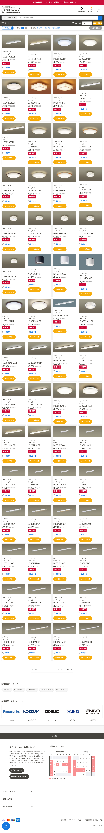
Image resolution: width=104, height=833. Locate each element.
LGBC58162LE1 (60, 233)
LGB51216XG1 (59, 484)
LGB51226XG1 (8, 563)
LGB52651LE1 (85, 59)
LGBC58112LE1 (85, 190)
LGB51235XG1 (34, 602)
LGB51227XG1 (34, 563)
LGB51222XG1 (59, 524)
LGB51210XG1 (59, 445)
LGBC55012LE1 (86, 321)
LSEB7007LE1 (85, 98)
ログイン (87, 23)
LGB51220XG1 (8, 524)
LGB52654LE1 (59, 406)
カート (99, 9)
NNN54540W (85, 278)
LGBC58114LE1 (34, 233)
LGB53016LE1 (34, 103)
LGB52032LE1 (85, 360)
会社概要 (63, 820)
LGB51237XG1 (85, 602)
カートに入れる (9, 72)
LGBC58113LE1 (9, 233)
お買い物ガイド (7, 799)
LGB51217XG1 (85, 484)
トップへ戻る (53, 736)
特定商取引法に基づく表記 (93, 820)
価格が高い (48, 28)
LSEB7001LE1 (8, 57)
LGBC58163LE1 (86, 233)
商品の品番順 (56, 28)
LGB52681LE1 (8, 103)
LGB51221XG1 (34, 524)
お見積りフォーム (16, 770)
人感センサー (31, 689)
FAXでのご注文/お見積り (19, 776)
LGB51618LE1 (8, 190)
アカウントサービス (9, 791)
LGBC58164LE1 (9, 276)
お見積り (90, 9)
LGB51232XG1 (8, 602)
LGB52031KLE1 (35, 404)
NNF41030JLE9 (60, 315)
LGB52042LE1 (59, 360)
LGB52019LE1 (8, 445)
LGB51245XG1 (59, 642)
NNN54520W (59, 274)
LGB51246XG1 (85, 642)
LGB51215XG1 (34, 484)
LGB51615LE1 (34, 147)
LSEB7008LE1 (8, 142)
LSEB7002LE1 (34, 59)
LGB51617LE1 (85, 147)
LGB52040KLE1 (9, 363)
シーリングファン (45, 689)
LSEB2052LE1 (34, 190)
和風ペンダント (60, 689)
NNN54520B (34, 274)
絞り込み (8, 28)
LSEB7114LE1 (34, 445)
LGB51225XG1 (85, 524)
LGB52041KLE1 (9, 404)
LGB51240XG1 (8, 642)
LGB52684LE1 (85, 406)
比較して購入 (96, 28)
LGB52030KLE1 (35, 363)
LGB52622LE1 (8, 321)
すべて (7, 23)
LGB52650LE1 (59, 59)
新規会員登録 (97, 23)
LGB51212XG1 (8, 484)
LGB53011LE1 (59, 103)
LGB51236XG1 (59, 602)
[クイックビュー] (13, 41)
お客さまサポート (8, 806)
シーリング (5, 689)
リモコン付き (18, 689)
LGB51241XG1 (34, 642)
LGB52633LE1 (34, 321)
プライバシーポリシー (76, 820)
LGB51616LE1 (59, 147)
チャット (6, 827)
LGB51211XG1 (85, 445)
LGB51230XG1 (59, 563)
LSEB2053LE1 (59, 190)
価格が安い (40, 28)
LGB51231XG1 (85, 563)
